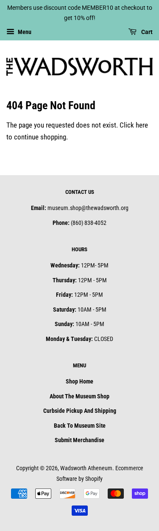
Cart (146, 31)
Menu (24, 31)
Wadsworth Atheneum (86, 468)
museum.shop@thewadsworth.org (87, 208)
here (142, 125)
